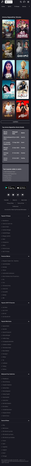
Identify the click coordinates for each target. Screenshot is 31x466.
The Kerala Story (7, 285)
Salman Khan (6, 388)
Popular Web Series (6, 321)
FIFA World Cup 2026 (8, 431)
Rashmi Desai (6, 416)
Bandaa (4, 295)
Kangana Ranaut (6, 413)
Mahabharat (6, 220)
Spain (4, 444)
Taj (3, 360)
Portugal (5, 456)
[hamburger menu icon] (28, 2)
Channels (10, 200)
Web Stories (5, 428)
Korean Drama (6, 248)
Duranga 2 (5, 354)
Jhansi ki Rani (6, 227)
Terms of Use (10, 206)
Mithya (4, 357)
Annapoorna (6, 242)
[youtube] (22, 195)
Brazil (4, 453)
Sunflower (5, 363)
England (4, 450)
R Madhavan (6, 378)
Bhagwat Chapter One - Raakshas (11, 261)
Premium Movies (5, 256)
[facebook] (8, 195)
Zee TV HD (5, 310)
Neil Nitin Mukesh (7, 403)
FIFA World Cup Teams (8, 434)
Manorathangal (6, 335)
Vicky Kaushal (6, 397)
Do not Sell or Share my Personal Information (15, 209)
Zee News (5, 307)
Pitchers (4, 369)
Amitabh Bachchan (7, 409)
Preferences (20, 206)
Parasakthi (5, 292)
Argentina (5, 447)
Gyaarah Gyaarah (7, 332)
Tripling (4, 366)
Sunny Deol (5, 400)
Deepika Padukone (7, 385)
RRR (3, 298)
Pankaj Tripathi (6, 394)
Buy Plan (9, 2)
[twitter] (17, 195)
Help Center (9, 203)
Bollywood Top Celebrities (8, 374)
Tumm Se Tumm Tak (7, 223)
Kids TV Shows (6, 251)
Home (3, 6)
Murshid (5, 329)
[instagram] (12, 195)
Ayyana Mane (6, 326)
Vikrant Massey (6, 382)
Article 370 (5, 289)
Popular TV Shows (6, 216)
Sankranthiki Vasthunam (8, 273)
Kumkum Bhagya (7, 230)
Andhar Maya (6, 338)
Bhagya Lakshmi (6, 236)
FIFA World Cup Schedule (9, 437)
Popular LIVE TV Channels (8, 302)
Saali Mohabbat (6, 264)
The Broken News (7, 347)
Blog (4, 425)
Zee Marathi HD (6, 316)
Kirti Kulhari (5, 406)
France (4, 440)
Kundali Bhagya (6, 233)
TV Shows (16, 6)
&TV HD (4, 313)
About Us (19, 200)
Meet (4, 239)
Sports (9, 6)
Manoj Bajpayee (6, 391)
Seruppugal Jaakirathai (8, 341)
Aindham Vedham (7, 344)
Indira (4, 245)
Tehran (4, 270)
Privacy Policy (20, 203)
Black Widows (6, 351)
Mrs (3, 279)
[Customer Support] (24, 1)
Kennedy (5, 267)
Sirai (4, 282)
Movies (24, 6)
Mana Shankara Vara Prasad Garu (11, 276)
